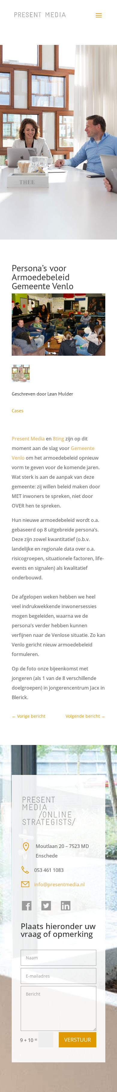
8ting (58, 438)
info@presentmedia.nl (60, 884)
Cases (17, 411)
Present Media (28, 438)
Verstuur (77, 1039)
